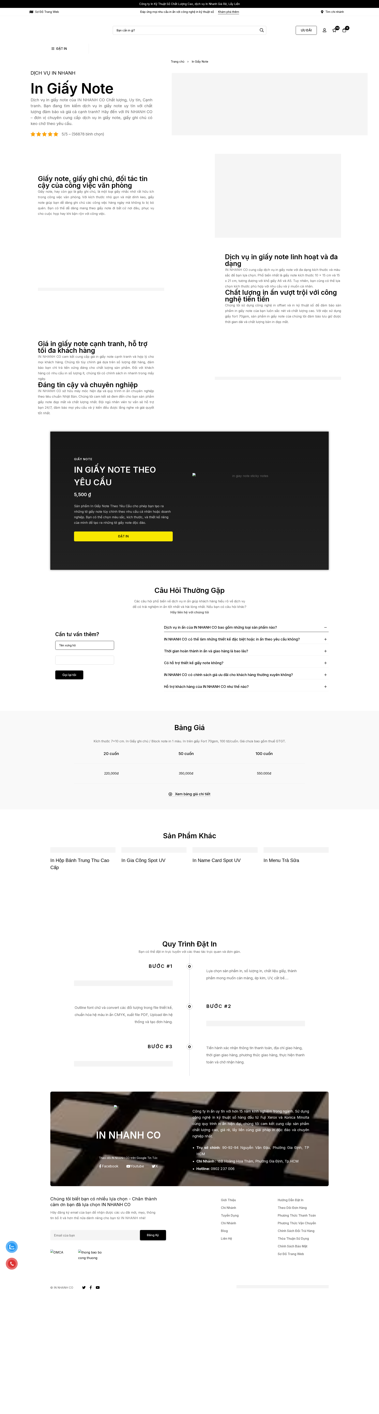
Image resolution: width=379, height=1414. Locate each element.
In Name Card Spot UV (216, 860)
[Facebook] (91, 1287)
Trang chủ (177, 61)
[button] (189, 794)
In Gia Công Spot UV (143, 860)
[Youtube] (98, 1287)
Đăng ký (153, 1235)
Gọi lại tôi (69, 675)
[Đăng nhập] (324, 30)
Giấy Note (83, 459)
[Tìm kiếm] (261, 30)
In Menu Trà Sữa (281, 860)
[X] (84, 1287)
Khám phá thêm (228, 12)
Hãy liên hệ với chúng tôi (189, 612)
